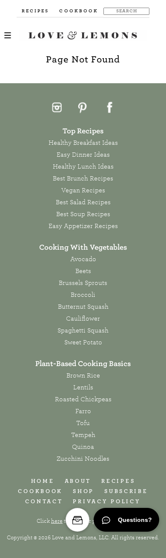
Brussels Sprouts (83, 283)
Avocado (83, 259)
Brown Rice (83, 375)
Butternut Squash (83, 306)
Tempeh (83, 435)
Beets (83, 271)
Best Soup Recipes (83, 214)
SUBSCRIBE (126, 491)
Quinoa (83, 447)
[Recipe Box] (77, 520)
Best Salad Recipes (83, 202)
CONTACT (44, 501)
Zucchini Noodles (83, 458)
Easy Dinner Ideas (83, 154)
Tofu (83, 423)
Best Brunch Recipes (83, 178)
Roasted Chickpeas (83, 399)
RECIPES (35, 11)
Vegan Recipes (83, 190)
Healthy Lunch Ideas (83, 166)
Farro (83, 411)
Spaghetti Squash (83, 330)
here (57, 521)
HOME (42, 481)
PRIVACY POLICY (106, 501)
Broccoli (83, 295)
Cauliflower (83, 318)
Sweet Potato (83, 342)
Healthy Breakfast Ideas (83, 143)
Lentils (83, 387)
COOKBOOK (78, 11)
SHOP (83, 491)
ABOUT (78, 481)
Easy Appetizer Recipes (83, 226)
